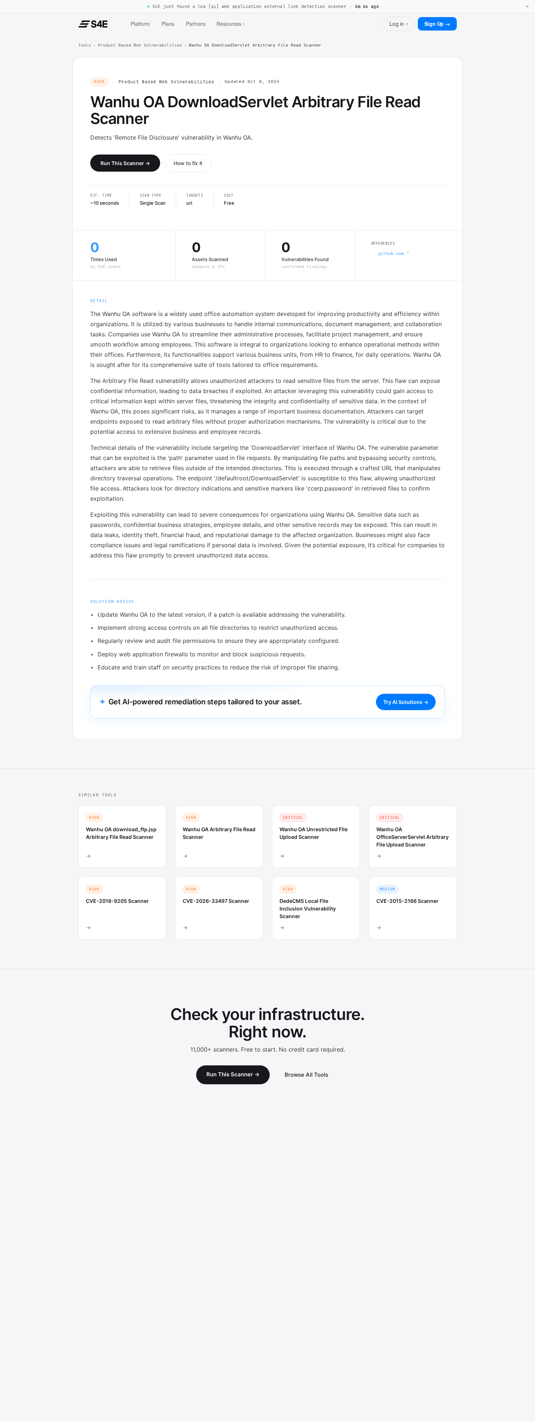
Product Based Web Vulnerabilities (140, 45)
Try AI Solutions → (405, 702)
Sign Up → (437, 23)
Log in (398, 23)
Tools (84, 45)
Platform (140, 23)
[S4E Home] (92, 24)
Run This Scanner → (125, 163)
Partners (196, 23)
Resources (231, 23)
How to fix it (188, 163)
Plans (168, 23)
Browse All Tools (306, 1074)
